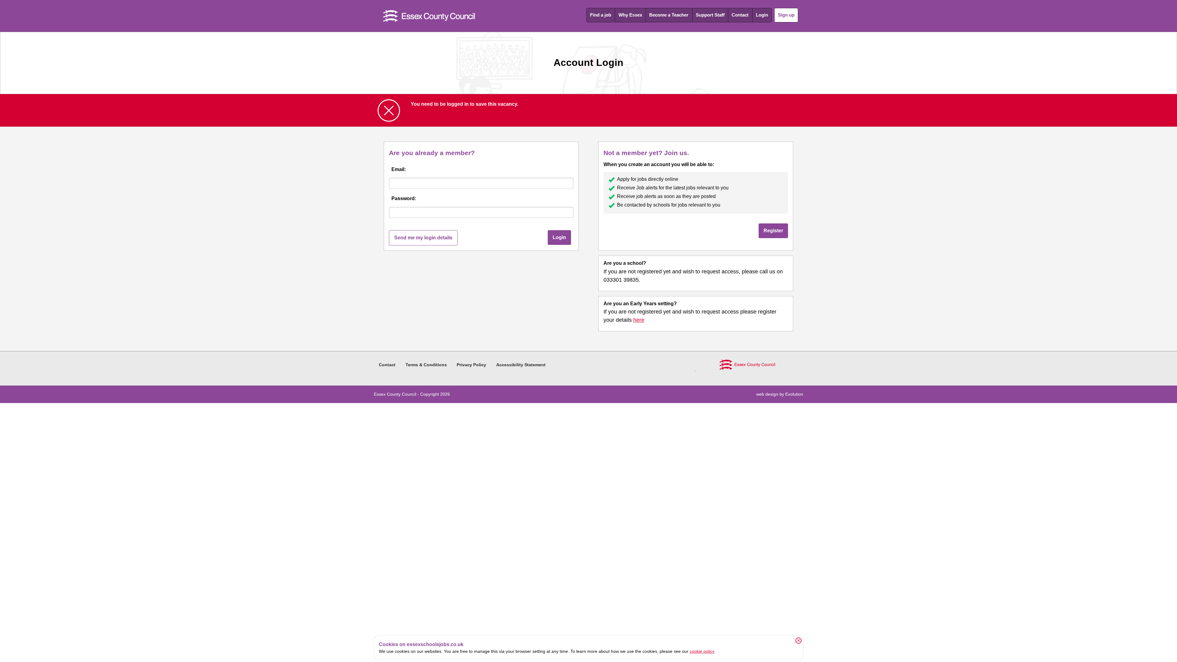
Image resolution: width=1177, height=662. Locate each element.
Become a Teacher (668, 14)
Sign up (786, 14)
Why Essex (630, 14)
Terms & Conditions (426, 364)
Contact (740, 14)
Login (762, 14)
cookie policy (702, 651)
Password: (403, 198)
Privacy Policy (471, 364)
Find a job (600, 14)
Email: (398, 169)
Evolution (794, 394)
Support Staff (710, 14)
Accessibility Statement (521, 364)
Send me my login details (423, 237)
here (638, 320)
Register (773, 230)
